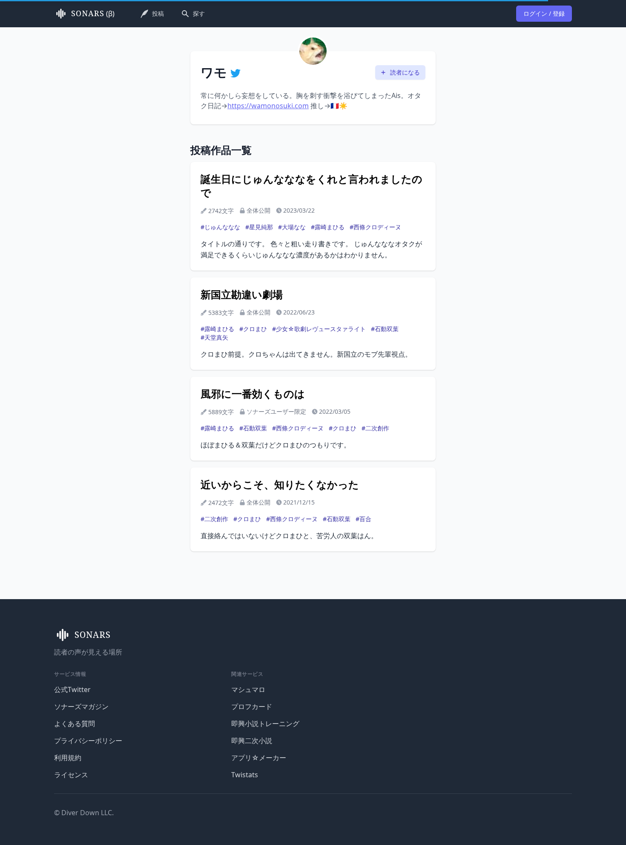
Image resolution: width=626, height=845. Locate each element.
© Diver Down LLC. (84, 812)
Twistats (244, 774)
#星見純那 (259, 227)
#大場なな (292, 227)
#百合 (363, 519)
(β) (93, 13)
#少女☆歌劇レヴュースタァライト (319, 329)
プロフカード (251, 706)
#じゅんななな (220, 227)
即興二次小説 (251, 740)
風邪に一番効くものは (253, 394)
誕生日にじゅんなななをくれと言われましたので (311, 185)
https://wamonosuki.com (268, 105)
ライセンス (71, 774)
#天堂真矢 (214, 337)
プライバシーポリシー (88, 740)
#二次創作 (375, 428)
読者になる (405, 72)
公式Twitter (72, 689)
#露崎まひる (328, 227)
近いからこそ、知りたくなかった (280, 484)
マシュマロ (248, 689)
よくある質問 (74, 723)
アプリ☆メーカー (258, 757)
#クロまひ (253, 329)
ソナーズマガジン (81, 706)
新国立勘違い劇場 (242, 294)
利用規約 (67, 757)
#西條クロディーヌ (375, 227)
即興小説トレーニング (265, 723)
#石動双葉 (385, 329)
